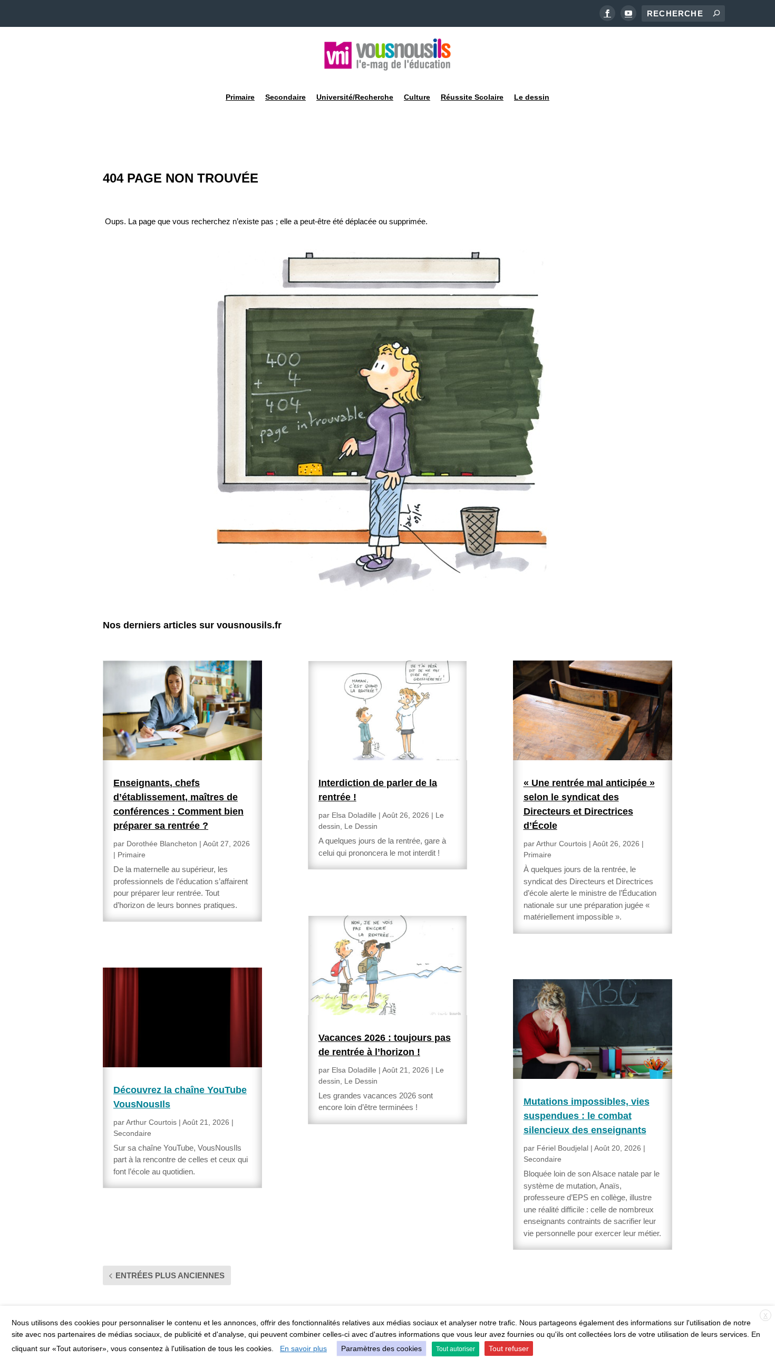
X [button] (765, 1315)
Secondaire (285, 97)
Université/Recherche (354, 97)
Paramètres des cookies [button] (381, 1348)
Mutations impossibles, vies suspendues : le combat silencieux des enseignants (587, 1115)
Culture (417, 97)
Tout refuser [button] (509, 1348)
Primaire (240, 97)
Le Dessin (360, 826)
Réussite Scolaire (472, 97)
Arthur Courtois (151, 1122)
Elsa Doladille (354, 815)
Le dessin (531, 97)
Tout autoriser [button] (455, 1349)
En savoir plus (303, 1348)
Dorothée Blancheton (162, 843)
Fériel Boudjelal (562, 1148)
